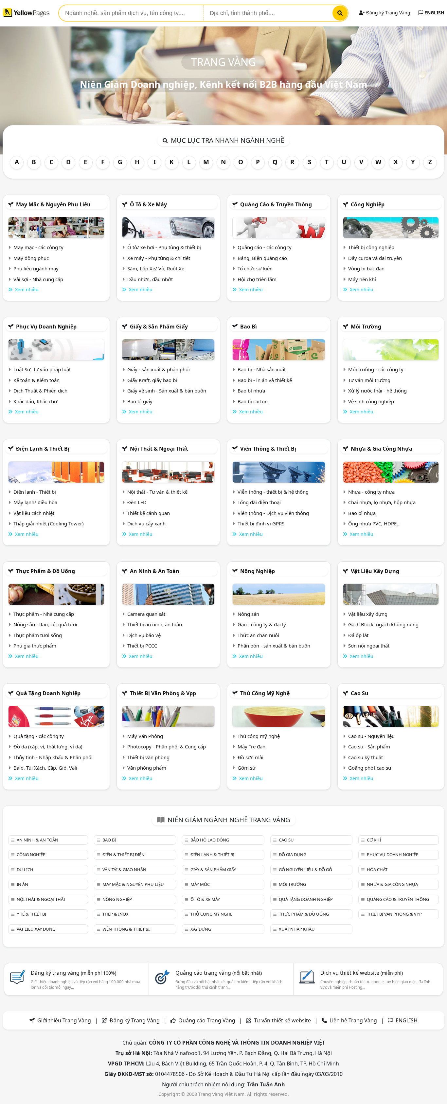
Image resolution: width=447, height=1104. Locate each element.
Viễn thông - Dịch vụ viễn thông (273, 513)
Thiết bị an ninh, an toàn (154, 624)
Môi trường (366, 326)
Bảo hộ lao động (209, 840)
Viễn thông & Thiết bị (268, 448)
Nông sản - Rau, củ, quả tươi (45, 624)
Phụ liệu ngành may (36, 268)
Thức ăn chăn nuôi (258, 635)
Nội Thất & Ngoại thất (159, 448)
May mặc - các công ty (38, 247)
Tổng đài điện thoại (259, 502)
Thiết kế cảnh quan (148, 513)
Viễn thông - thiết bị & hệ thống (273, 491)
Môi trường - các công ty (375, 369)
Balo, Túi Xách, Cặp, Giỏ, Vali (45, 767)
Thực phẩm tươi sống (37, 635)
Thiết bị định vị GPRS (261, 523)
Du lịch (25, 869)
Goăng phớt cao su (369, 767)
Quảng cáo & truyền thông (276, 204)
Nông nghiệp (257, 571)
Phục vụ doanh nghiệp (46, 326)
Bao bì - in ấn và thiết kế (265, 380)
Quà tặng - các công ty (38, 736)
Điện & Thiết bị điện (123, 854)
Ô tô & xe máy (148, 204)
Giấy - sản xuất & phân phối (158, 369)
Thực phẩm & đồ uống (45, 571)
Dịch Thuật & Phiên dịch (40, 390)
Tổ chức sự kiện (255, 268)
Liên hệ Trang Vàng (353, 1020)
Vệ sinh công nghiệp (371, 401)
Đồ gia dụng (292, 854)
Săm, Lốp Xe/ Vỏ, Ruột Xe (155, 268)
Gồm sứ (247, 767)
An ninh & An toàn (154, 571)
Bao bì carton (253, 401)
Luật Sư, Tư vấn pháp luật (42, 369)
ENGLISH (433, 12)
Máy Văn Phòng (145, 736)
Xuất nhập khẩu (297, 929)
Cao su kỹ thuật (365, 757)
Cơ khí (374, 840)
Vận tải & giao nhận (124, 869)
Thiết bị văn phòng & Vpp (163, 693)
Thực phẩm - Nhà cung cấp (43, 614)
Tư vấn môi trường (369, 380)
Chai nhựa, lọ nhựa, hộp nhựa (382, 502)
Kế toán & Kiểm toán (36, 380)
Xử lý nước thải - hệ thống (377, 390)
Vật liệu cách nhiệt (33, 513)
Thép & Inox (115, 914)
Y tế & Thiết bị (31, 914)
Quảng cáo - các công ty (265, 247)
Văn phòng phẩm (146, 767)
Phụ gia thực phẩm (34, 645)
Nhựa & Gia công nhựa (381, 448)
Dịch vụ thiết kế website (361, 972)
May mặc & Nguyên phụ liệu (53, 204)
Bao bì (248, 326)
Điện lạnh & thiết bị (42, 448)
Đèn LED (137, 502)
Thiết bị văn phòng (148, 757)
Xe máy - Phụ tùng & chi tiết (158, 258)
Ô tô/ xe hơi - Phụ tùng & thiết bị (164, 247)
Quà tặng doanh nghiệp (48, 693)
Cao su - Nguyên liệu (371, 736)
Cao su (359, 693)
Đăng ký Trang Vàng (387, 12)
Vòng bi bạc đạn (366, 268)
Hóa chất (377, 869)
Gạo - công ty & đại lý (262, 624)
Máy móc (200, 884)
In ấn (22, 884)
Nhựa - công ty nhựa (371, 491)
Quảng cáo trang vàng (218, 972)
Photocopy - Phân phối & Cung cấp (166, 746)
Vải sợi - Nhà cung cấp (38, 279)
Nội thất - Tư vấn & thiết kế (157, 491)
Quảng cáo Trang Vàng (206, 1020)
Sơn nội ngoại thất (368, 645)
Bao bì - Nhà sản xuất (262, 369)
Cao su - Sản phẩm (369, 746)
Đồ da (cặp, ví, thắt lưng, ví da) (47, 746)
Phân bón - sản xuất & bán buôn (274, 645)
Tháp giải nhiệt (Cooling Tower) (48, 523)
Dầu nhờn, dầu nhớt (150, 279)
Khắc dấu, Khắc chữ (35, 401)
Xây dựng (200, 929)
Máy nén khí (362, 279)
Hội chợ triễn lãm (257, 279)
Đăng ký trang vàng (73, 972)
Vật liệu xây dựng (375, 571)
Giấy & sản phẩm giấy (159, 326)
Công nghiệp (367, 204)
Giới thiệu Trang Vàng (64, 1020)
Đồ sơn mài (250, 757)
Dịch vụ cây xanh (146, 523)
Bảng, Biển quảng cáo (262, 258)
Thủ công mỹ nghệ (265, 693)
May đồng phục (31, 258)
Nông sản (248, 614)
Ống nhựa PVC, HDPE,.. (374, 523)
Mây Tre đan (251, 746)
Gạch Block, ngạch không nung (383, 624)
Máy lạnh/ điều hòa (35, 502)
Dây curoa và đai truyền (375, 258)
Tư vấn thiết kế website (283, 1020)
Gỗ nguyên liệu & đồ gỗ (305, 869)
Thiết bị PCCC (142, 645)
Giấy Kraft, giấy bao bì (152, 380)
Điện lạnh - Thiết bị (34, 491)
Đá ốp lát (358, 635)
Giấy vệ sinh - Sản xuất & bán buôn (166, 390)
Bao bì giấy (139, 401)
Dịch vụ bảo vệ (144, 635)
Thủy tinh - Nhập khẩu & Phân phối (53, 757)
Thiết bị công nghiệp (371, 247)
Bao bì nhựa (251, 390)
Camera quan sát (146, 614)
